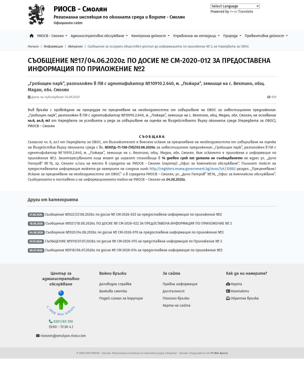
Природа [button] (231, 36)
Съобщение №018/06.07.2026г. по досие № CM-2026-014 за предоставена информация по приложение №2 (134, 250)
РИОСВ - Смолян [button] (51, 36)
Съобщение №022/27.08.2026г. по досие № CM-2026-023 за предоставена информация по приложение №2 (133, 214)
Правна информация (180, 284)
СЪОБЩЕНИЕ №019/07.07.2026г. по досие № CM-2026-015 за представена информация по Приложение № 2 (133, 241)
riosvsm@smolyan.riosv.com (63, 336)
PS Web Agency (219, 353)
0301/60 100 (63, 321)
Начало (33, 46)
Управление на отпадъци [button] (195, 36)
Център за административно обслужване (60, 279)
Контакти (239, 291)
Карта (236, 284)
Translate (245, 11)
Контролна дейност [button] (149, 36)
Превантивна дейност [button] (265, 36)
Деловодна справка (115, 284)
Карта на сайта (177, 305)
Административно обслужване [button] (98, 36)
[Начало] (31, 35)
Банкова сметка (113, 291)
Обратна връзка (244, 298)
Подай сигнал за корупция (121, 298)
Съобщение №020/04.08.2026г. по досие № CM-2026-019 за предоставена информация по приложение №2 (135, 232)
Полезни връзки (176, 298)
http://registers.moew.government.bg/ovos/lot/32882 (193, 169)
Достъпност (174, 291)
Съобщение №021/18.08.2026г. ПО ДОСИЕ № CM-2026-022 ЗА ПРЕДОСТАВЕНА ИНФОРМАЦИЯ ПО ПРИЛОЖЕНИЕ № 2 (138, 223)
